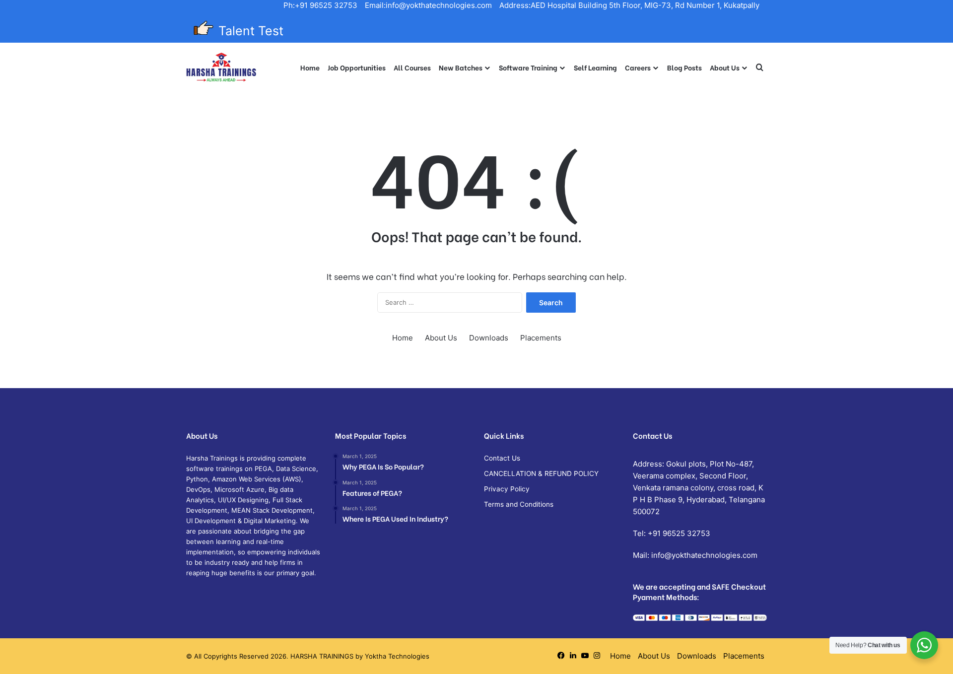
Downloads (488, 337)
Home (310, 67)
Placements (540, 337)
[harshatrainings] (221, 67)
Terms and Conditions (518, 504)
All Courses (412, 67)
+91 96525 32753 (679, 533)
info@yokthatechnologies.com (704, 555)
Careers (638, 67)
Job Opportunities (357, 67)
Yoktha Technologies (397, 656)
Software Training (528, 67)
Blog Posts (684, 67)
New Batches (460, 67)
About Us (725, 67)
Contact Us (502, 458)
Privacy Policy (507, 489)
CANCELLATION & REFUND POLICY (541, 473)
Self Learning (595, 67)
